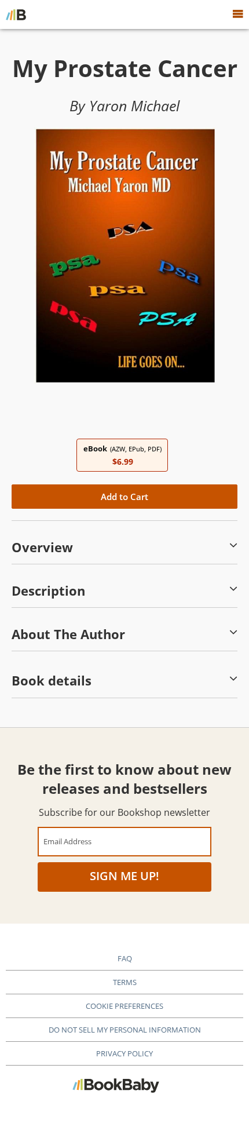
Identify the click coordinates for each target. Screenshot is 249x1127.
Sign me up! (124, 876)
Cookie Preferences (124, 1006)
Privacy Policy (124, 1053)
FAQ (125, 958)
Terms (125, 982)
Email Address (67, 841)
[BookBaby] (16, 14)
